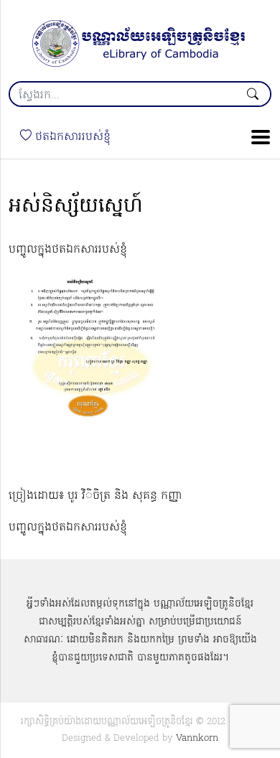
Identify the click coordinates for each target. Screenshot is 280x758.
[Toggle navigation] (256, 137)
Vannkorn (197, 738)
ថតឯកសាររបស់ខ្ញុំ (71, 137)
